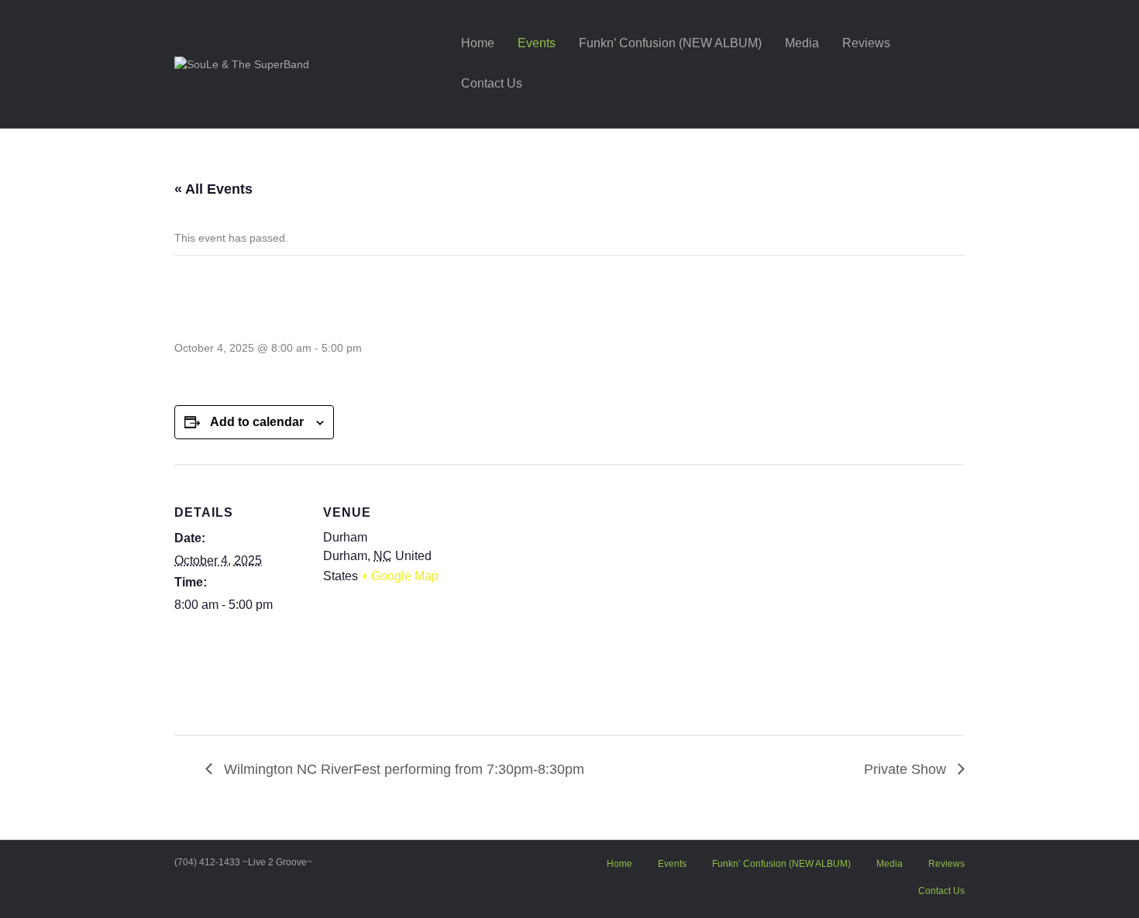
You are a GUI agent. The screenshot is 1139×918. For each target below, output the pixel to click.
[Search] (953, 63)
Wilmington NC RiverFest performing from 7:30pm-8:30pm (402, 769)
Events (537, 43)
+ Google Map (400, 576)
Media (802, 43)
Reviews (866, 43)
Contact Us (491, 83)
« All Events (213, 189)
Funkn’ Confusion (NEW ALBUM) (670, 43)
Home (477, 43)
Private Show (907, 769)
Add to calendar (257, 421)
